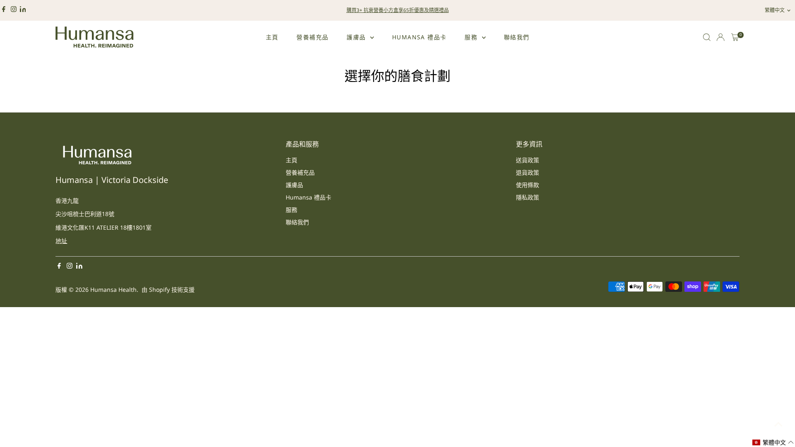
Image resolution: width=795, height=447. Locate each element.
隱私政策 (527, 197)
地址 (61, 241)
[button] (773, 442)
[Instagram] (14, 10)
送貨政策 (527, 160)
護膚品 (357, 37)
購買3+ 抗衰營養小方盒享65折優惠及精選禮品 (398, 10)
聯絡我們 (517, 37)
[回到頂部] (778, 424)
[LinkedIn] (23, 10)
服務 (472, 37)
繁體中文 (775, 10)
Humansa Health (113, 289)
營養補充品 (312, 37)
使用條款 (527, 185)
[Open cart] (735, 37)
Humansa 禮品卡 (419, 37)
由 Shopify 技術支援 (168, 289)
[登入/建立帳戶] (720, 37)
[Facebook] (3, 10)
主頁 (272, 37)
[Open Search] (707, 37)
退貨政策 (527, 172)
